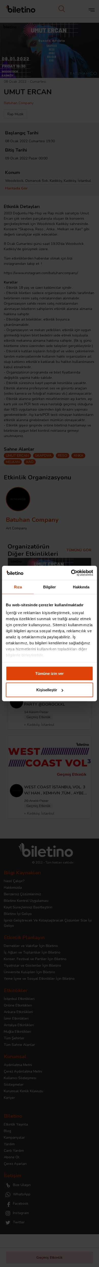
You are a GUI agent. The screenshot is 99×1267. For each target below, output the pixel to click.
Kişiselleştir (46, 690)
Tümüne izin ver (49, 673)
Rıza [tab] (18, 587)
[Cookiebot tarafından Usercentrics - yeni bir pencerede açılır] (71, 573)
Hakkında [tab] (81, 587)
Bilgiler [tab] (49, 587)
